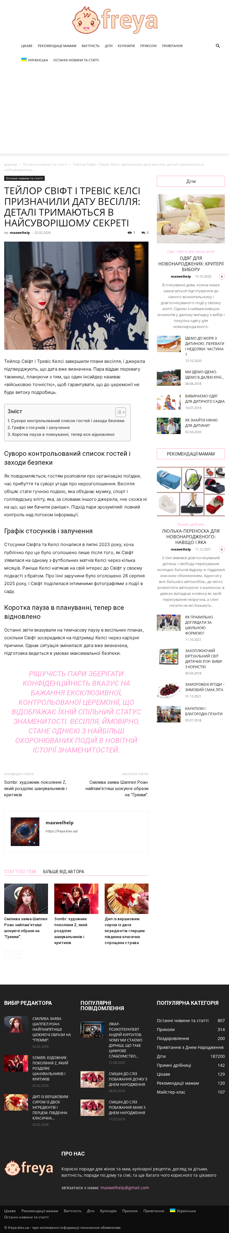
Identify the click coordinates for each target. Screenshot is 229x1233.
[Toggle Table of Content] (117, 412)
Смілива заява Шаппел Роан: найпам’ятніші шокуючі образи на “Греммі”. (117, 788)
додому (10, 164)
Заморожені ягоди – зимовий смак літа (205, 687)
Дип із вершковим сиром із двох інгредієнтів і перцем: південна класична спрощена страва (125, 931)
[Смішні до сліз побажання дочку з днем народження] (92, 1079)
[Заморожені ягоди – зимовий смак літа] (169, 690)
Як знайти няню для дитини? (201, 423)
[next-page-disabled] (17, 954)
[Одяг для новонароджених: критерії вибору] (191, 218)
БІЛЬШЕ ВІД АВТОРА (63, 871)
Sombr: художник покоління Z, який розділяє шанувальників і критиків (35, 788)
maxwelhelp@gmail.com (124, 1187)
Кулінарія (126, 45)
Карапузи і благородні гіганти (203, 711)
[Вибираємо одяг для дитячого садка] (169, 402)
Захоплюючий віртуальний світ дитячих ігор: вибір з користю (203, 658)
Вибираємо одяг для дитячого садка (205, 399)
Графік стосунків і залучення (41, 427)
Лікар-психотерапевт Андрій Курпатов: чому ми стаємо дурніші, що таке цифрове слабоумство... (125, 1040)
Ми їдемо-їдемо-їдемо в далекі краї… (204, 374)
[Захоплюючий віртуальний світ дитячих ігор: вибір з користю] (169, 656)
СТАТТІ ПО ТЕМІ (20, 871)
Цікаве (27, 45)
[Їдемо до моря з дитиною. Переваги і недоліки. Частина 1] (169, 344)
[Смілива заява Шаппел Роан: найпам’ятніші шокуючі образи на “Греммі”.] (26, 899)
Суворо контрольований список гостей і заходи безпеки (67, 420)
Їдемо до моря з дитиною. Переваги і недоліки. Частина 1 (204, 346)
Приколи (148, 45)
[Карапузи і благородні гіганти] (169, 714)
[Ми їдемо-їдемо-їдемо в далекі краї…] (169, 377)
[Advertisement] (114, 112)
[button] (218, 46)
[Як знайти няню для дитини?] (169, 426)
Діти (108, 45)
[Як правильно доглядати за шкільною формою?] (169, 623)
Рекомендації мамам (57, 45)
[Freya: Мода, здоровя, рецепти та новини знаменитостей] (114, 20)
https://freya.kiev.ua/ (62, 831)
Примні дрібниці (190, 524)
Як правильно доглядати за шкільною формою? (199, 625)
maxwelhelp (20, 232)
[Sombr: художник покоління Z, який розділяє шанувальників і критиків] (76, 899)
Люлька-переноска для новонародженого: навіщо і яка (191, 536)
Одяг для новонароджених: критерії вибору (191, 263)
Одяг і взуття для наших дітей (190, 251)
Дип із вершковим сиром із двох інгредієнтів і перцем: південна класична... (50, 1107)
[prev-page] (8, 954)
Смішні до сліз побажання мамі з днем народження (127, 1107)
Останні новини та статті (76, 60)
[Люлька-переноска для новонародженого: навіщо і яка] (191, 491)
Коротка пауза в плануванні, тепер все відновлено (63, 434)
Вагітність (91, 45)
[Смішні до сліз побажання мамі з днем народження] (92, 1108)
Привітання (172, 45)
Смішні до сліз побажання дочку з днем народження (128, 1079)
